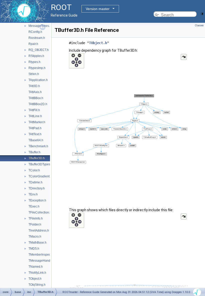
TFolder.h (34, 224)
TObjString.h (37, 284)
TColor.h (34, 170)
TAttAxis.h (35, 92)
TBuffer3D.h (36, 158)
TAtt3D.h (34, 86)
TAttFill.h (34, 110)
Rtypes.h (34, 62)
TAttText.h (35, 134)
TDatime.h (35, 182)
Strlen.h (33, 74)
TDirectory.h (36, 188)
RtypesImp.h (37, 68)
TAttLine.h (35, 116)
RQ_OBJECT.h (38, 50)
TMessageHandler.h (42, 260)
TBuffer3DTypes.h (40, 164)
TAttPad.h (35, 128)
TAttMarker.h (36, 122)
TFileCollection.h (40, 212)
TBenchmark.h (38, 146)
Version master (98, 9)
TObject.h (35, 278)
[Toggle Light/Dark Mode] (202, 13)
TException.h (37, 200)
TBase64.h (35, 140)
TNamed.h (35, 266)
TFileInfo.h (35, 218)
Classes (199, 25)
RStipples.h (36, 56)
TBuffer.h (34, 152)
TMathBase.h (37, 242)
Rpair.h (33, 44)
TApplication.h (38, 80)
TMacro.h (34, 236)
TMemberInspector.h (42, 254)
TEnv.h (33, 194)
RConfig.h (35, 32)
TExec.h (34, 206)
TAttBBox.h (35, 98)
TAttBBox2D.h (37, 104)
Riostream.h (36, 38)
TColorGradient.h (40, 176)
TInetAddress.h (38, 230)
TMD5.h (33, 248)
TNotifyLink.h (37, 272)
